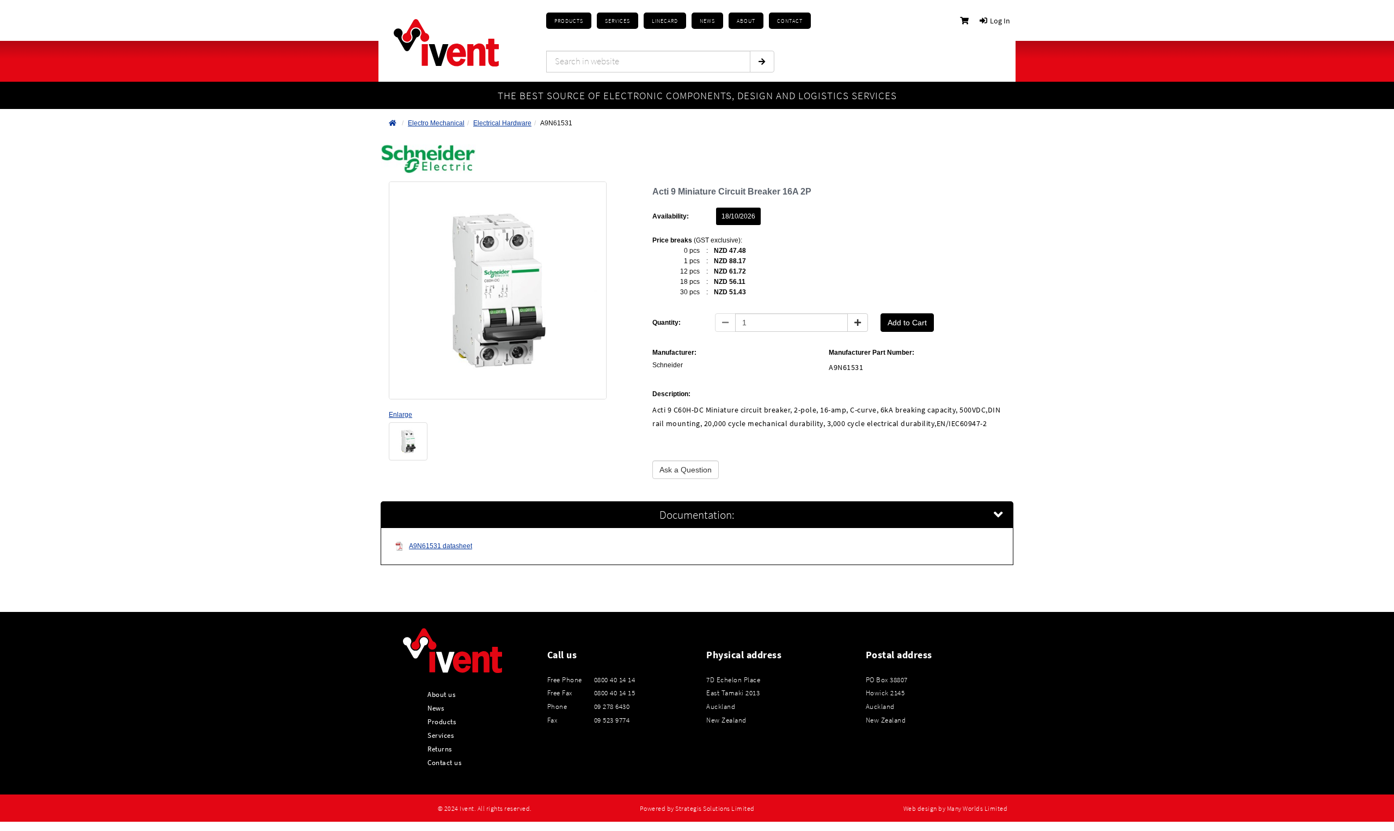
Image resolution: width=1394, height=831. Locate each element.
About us (441, 694)
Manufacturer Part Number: (871, 352)
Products (568, 21)
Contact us (444, 762)
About (746, 21)
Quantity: (666, 322)
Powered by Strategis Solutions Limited (697, 808)
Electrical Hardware (502, 123)
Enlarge (400, 414)
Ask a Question (685, 469)
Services (440, 735)
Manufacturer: (674, 352)
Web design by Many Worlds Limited (955, 808)
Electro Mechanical (436, 123)
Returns (439, 749)
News (435, 708)
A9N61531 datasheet (440, 546)
